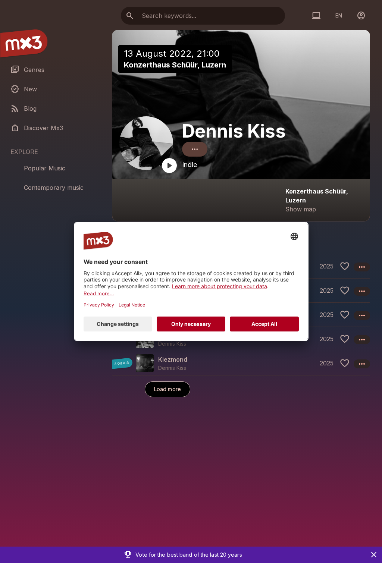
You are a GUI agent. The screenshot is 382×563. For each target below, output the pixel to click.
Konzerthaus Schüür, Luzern (175, 64)
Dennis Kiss (234, 131)
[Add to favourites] (344, 266)
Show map (300, 209)
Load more (167, 389)
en (338, 15)
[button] (241, 363)
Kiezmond (172, 359)
